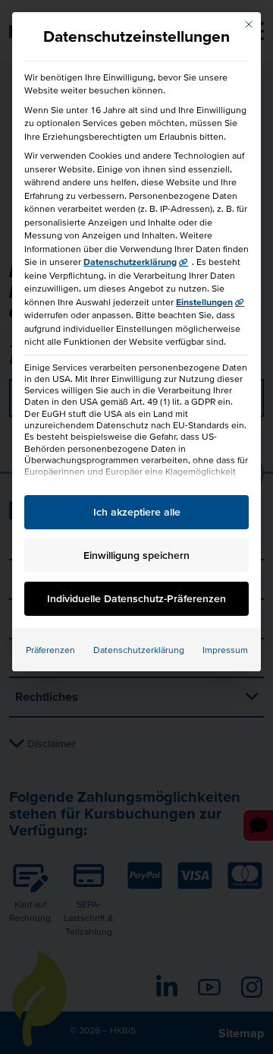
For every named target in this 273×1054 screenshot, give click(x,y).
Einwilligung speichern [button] (136, 555)
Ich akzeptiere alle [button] (136, 512)
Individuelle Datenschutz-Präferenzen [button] (136, 598)
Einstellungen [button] (204, 302)
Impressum (225, 650)
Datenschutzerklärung (130, 262)
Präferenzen (50, 650)
